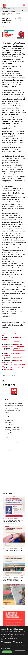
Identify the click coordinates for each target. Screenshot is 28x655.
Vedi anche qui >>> (9, 369)
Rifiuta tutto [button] (20, 652)
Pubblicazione (6, 13)
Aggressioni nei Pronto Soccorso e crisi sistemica (12, 551)
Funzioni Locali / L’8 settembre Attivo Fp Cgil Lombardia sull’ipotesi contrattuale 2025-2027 (13, 522)
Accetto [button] (7, 652)
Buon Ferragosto (7, 608)
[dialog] (14, 640)
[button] (14, 649)
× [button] (26, 628)
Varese (20, 548)
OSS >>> (18, 348)
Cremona (5, 577)
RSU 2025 (13, 13)
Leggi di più (12, 636)
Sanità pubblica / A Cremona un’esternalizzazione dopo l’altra (12, 579)
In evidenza (6, 518)
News (4, 606)
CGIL (13, 405)
